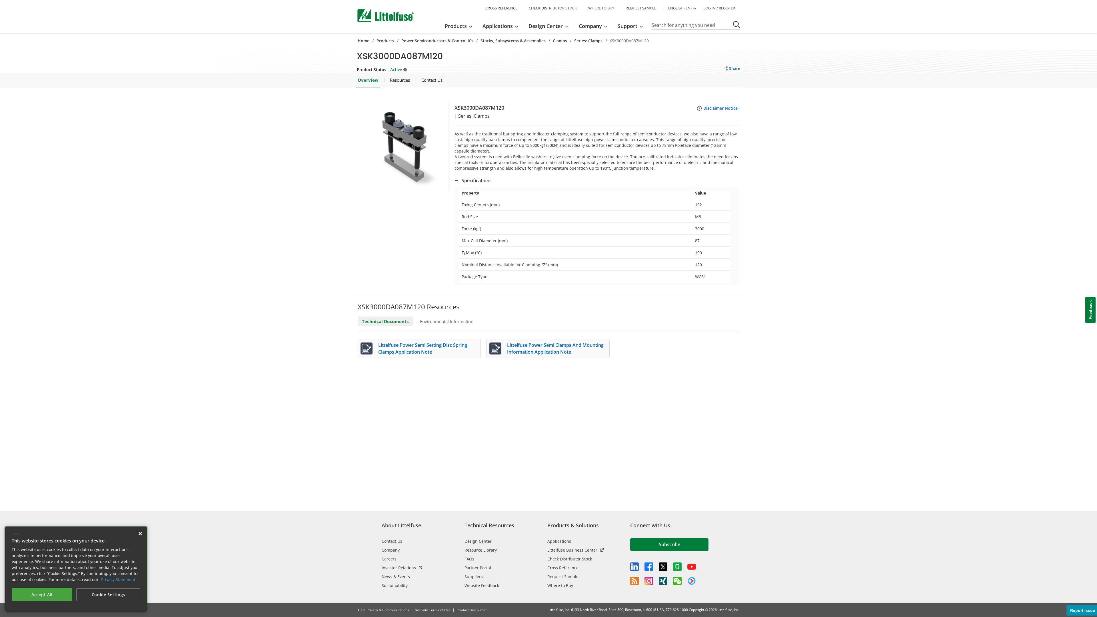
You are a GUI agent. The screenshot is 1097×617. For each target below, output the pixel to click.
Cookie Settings (108, 594)
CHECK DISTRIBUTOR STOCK (553, 8)
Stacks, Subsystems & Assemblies (513, 40)
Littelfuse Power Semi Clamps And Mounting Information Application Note (555, 348)
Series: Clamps (588, 40)
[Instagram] (648, 581)
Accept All (42, 594)
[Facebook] (648, 566)
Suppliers (474, 576)
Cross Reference (562, 567)
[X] (663, 566)
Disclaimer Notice (720, 108)
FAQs (469, 559)
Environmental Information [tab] (446, 321)
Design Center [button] (546, 26)
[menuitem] (460, 26)
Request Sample (562, 576)
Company (391, 550)
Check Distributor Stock (569, 559)
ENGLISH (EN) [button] (680, 8)
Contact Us (392, 541)
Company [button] (590, 26)
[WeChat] (677, 581)
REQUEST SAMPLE (641, 8)
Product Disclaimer (472, 610)
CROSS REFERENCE (501, 8)
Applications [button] (498, 26)
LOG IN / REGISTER (719, 8)
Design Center (478, 541)
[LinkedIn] (634, 566)
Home (363, 40)
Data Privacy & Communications (383, 610)
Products (385, 40)
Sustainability (395, 585)
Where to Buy (560, 585)
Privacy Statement (118, 579)
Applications (559, 541)
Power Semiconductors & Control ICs (437, 40)
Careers (389, 559)
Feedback (1090, 310)
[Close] (140, 533)
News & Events (396, 576)
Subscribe (669, 544)
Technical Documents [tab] (385, 321)
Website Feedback (482, 585)
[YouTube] (691, 566)
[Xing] (663, 581)
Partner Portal (478, 567)
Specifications (477, 180)
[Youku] (691, 581)
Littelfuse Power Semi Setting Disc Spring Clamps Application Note (422, 348)
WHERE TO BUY (601, 8)
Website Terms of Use (433, 610)
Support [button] (627, 26)
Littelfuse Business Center (572, 550)
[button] (403, 146)
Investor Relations (399, 567)
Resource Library (481, 550)
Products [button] (456, 26)
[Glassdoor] (677, 566)
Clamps (560, 40)
